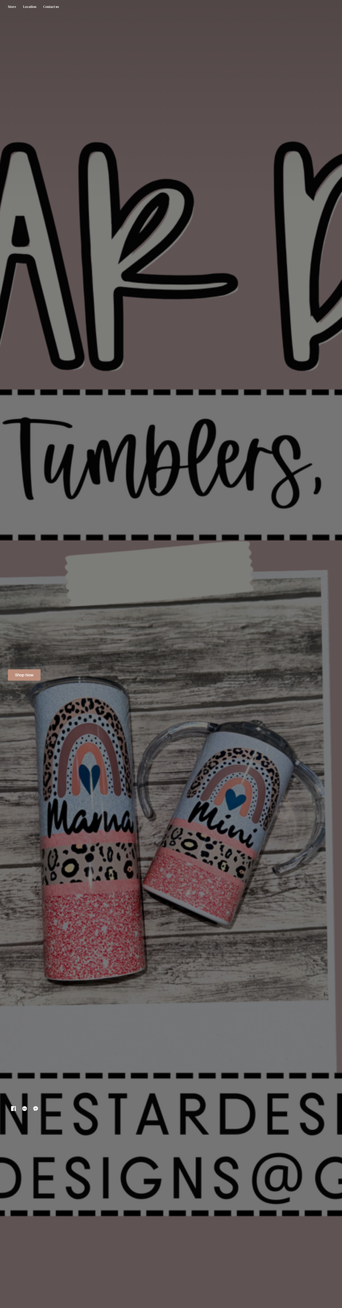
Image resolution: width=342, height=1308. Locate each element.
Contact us (51, 7)
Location (29, 7)
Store (12, 7)
